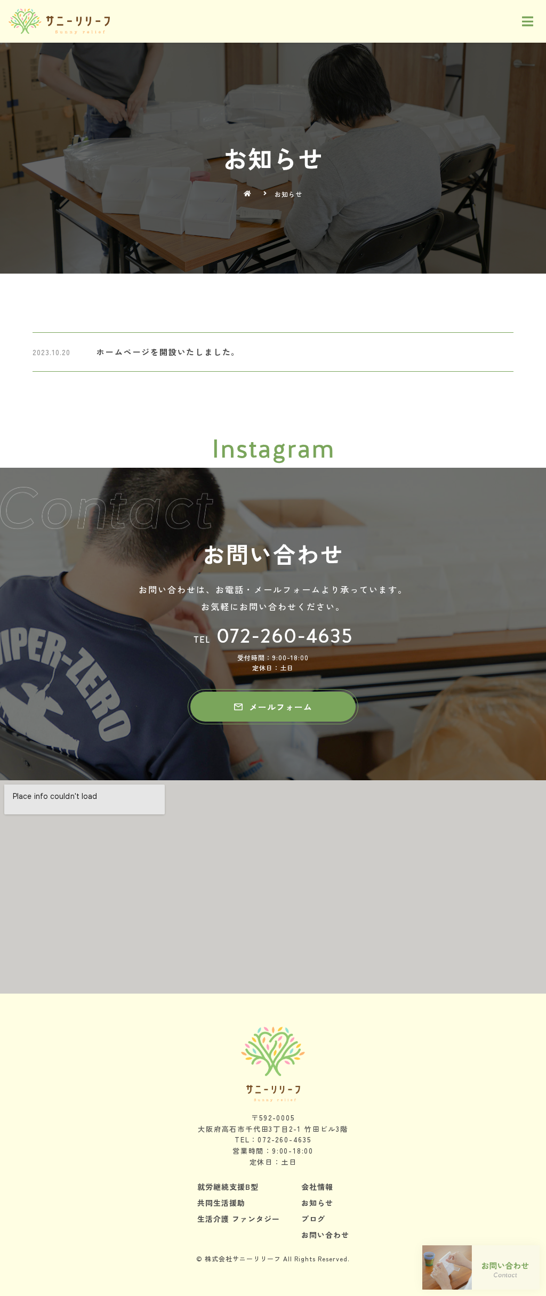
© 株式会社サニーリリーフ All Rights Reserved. (273, 1258)
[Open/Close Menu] (528, 21)
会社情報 (317, 1186)
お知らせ (317, 1202)
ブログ (313, 1218)
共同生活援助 (221, 1202)
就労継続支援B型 (228, 1186)
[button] (273, 707)
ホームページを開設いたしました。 (168, 351)
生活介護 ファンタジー (238, 1218)
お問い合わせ (325, 1234)
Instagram (273, 448)
